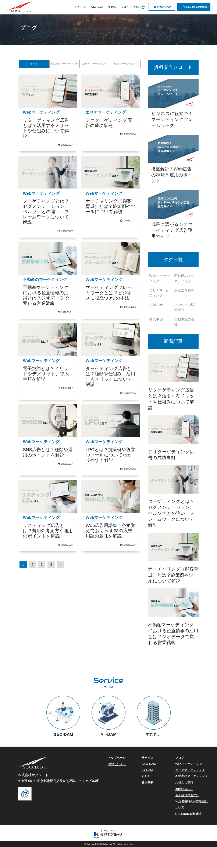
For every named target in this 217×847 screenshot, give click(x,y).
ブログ (124, 7)
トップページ (79, 7)
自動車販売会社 (184, 321)
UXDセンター (117, 764)
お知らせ (156, 305)
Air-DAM (112, 7)
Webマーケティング (125, 63)
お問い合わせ (164, 7)
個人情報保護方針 (187, 795)
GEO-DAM (97, 7)
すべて (34, 63)
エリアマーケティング (95, 63)
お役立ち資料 (184, 290)
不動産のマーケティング (64, 63)
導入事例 (156, 319)
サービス (147, 757)
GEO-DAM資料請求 (196, 7)
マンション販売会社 (184, 307)
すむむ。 (147, 776)
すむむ (137, 7)
